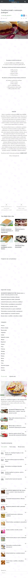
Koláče (4, 15)
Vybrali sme (12, 376)
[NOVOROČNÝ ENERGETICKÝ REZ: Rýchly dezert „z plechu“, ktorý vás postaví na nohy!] (4, 411)
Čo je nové (4, 376)
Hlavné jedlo (4, 330)
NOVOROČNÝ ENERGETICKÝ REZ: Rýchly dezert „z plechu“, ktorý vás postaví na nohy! (17, 411)
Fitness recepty (4, 327)
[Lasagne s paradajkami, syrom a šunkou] (7, 238)
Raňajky (3, 351)
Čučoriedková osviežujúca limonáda (11, 466)
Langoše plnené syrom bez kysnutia (11, 479)
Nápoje (2, 339)
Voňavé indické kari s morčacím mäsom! (10, 313)
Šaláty (2, 360)
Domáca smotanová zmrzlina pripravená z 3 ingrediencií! (7, 231)
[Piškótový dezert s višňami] (21, 222)
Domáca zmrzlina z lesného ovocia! (9, 306)
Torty (2, 363)
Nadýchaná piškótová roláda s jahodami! (10, 299)
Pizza (2, 346)
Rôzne (2, 358)
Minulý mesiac (21, 446)
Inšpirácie (3, 332)
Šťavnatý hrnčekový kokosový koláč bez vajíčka (12, 460)
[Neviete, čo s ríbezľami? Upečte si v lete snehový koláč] (14, 388)
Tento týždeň (4, 446)
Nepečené (3, 341)
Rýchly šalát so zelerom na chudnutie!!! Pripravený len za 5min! (17, 426)
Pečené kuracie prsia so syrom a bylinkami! (11, 308)
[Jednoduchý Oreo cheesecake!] (21, 238)
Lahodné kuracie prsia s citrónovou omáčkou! (11, 301)
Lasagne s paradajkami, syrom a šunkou (6, 247)
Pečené (2, 344)
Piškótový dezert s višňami (20, 230)
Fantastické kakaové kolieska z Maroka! (10, 297)
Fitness (2, 325)
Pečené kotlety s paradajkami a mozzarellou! (11, 304)
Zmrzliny (3, 370)
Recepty (9, 15)
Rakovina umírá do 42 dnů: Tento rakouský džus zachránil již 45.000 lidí (17, 434)
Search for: (3, 570)
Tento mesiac (12, 446)
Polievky (3, 349)
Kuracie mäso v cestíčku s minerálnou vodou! (11, 315)
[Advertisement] (14, 49)
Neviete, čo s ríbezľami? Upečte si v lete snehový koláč (14, 399)
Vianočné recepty (5, 365)
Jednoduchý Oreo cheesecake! (19, 246)
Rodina (2, 356)
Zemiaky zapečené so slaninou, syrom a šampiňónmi (12, 472)
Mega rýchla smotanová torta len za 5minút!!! (17, 418)
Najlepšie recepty (5, 337)
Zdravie (2, 367)
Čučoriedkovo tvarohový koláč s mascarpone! (11, 311)
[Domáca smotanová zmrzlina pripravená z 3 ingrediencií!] (7, 222)
